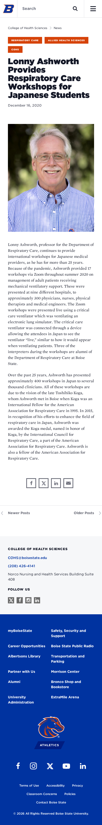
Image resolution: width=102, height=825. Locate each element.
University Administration (21, 699)
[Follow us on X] (11, 600)
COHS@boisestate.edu (27, 558)
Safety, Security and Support (68, 633)
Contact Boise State (51, 802)
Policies (70, 794)
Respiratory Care (25, 40)
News (58, 28)
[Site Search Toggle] (75, 8)
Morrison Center (65, 672)
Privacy (77, 785)
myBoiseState (20, 631)
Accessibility (55, 785)
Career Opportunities (26, 646)
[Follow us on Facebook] (20, 600)
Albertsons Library (24, 656)
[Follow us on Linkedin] (37, 600)
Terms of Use (29, 785)
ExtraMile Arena (65, 697)
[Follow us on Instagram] (28, 600)
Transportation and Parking (67, 658)
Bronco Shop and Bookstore (66, 684)
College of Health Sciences (27, 28)
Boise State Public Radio (72, 646)
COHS (15, 49)
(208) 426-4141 (21, 566)
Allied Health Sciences (66, 40)
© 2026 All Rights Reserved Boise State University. (51, 813)
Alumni (14, 682)
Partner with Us (21, 672)
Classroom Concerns (41, 794)
